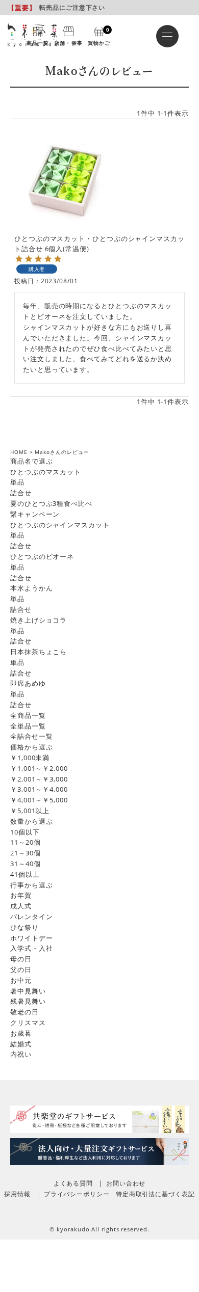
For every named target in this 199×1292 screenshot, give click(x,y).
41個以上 (25, 874)
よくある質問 (73, 1183)
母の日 (21, 958)
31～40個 (25, 863)
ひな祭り (24, 927)
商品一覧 (38, 42)
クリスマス (28, 1022)
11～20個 (25, 842)
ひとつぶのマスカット (45, 471)
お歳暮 (21, 1033)
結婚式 (21, 1043)
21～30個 (25, 852)
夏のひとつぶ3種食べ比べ (51, 503)
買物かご (99, 35)
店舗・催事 (68, 42)
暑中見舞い (28, 990)
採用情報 (17, 1194)
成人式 (21, 905)
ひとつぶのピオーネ (42, 556)
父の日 (21, 969)
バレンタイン (31, 916)
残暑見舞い (28, 1001)
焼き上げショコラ (38, 620)
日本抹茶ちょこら (38, 651)
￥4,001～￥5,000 (39, 799)
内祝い (21, 1054)
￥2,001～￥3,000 (39, 779)
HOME (19, 451)
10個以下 (25, 832)
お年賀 (21, 895)
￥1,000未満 (29, 757)
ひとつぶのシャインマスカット (60, 524)
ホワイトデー (31, 938)
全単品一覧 (28, 726)
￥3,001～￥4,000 (39, 789)
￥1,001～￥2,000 (39, 768)
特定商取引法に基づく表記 (155, 1194)
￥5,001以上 (29, 810)
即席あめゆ (28, 683)
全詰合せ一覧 (31, 736)
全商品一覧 (28, 715)
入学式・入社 (31, 948)
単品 (17, 482)
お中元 (21, 980)
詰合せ (21, 492)
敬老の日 (24, 1011)
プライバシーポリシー (77, 1194)
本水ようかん (31, 588)
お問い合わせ (125, 1183)
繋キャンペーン (35, 514)
